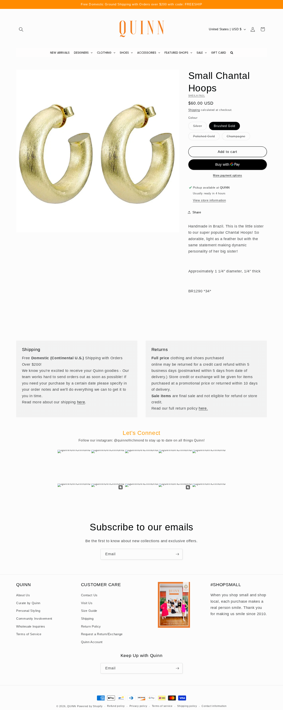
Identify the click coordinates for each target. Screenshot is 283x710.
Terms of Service (28, 634)
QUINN (71, 706)
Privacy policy (138, 706)
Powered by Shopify (90, 706)
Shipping (194, 109)
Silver (200, 127)
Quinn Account (92, 642)
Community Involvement (34, 618)
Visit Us (87, 603)
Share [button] (196, 212)
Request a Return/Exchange (102, 634)
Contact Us (89, 595)
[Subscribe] (177, 554)
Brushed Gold (224, 126)
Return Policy (91, 626)
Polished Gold (206, 137)
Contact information (214, 706)
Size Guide (89, 611)
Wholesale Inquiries (30, 626)
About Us (23, 595)
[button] (21, 29)
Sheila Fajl (196, 95)
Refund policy (116, 706)
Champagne (238, 137)
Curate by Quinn (28, 603)
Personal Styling (28, 611)
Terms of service (162, 706)
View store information (209, 200)
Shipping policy (187, 706)
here (81, 402)
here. (203, 408)
